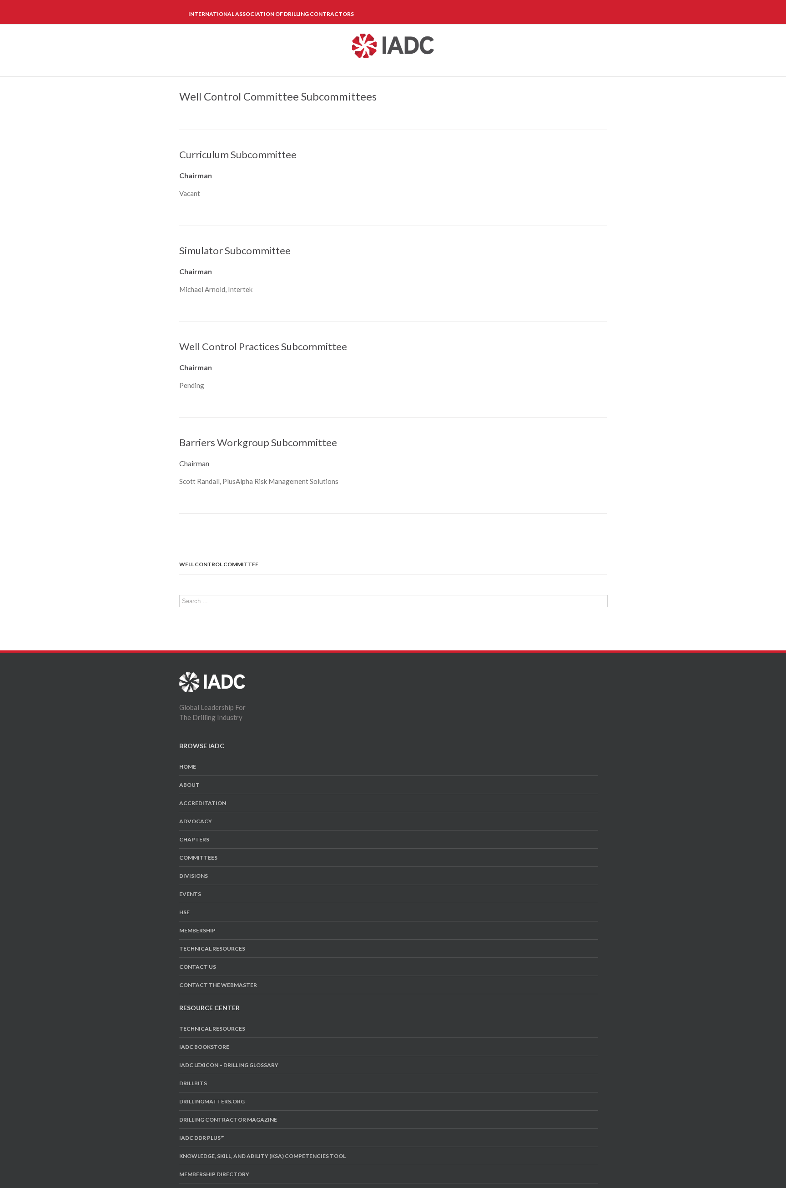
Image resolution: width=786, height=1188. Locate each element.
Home (187, 766)
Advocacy (195, 821)
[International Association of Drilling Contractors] (212, 677)
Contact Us (197, 966)
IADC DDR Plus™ (202, 1137)
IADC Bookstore (204, 1046)
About (189, 784)
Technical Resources (212, 948)
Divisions (193, 875)
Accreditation (202, 803)
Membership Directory (214, 1174)
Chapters (194, 839)
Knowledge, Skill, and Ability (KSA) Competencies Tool (262, 1156)
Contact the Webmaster (218, 985)
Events (190, 894)
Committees (198, 857)
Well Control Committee (218, 564)
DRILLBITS (193, 1083)
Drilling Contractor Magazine (228, 1119)
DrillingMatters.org (212, 1101)
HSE (184, 912)
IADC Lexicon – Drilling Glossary (228, 1065)
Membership (197, 930)
